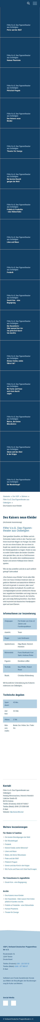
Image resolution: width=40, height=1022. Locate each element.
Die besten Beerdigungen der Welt (17, 837)
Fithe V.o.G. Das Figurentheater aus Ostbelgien (17, 529)
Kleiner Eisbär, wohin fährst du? (16, 848)
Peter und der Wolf (11, 858)
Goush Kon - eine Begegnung (16, 882)
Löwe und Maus (11, 851)
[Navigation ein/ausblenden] (35, 4)
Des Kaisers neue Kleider (14, 895)
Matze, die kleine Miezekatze (15, 855)
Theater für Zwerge (12, 912)
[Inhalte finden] (28, 3)
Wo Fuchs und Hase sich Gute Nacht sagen (21, 869)
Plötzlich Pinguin (11, 862)
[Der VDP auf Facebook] (5, 1003)
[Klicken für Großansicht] (20, 758)
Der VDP (16, 496)
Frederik (8, 844)
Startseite (6, 496)
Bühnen (24, 496)
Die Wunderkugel (11, 841)
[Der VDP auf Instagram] (13, 1003)
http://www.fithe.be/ (16, 812)
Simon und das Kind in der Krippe (17, 865)
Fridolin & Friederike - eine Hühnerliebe (19, 905)
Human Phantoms (11, 909)
